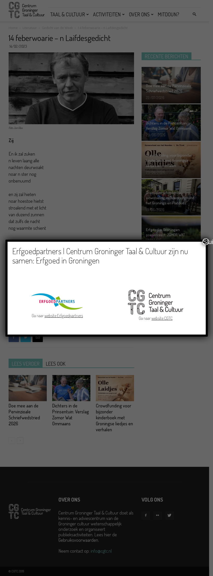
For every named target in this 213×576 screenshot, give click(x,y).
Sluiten (206, 241)
